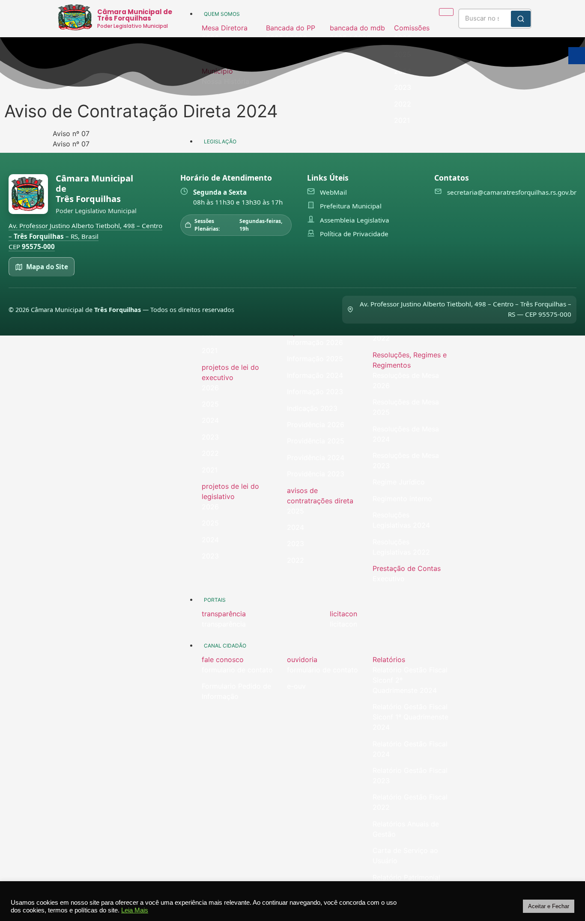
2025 (210, 404)
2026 (210, 387)
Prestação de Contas (407, 568)
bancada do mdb (357, 28)
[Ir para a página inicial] (28, 194)
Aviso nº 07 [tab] (71, 133)
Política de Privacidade (354, 233)
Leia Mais (134, 910)
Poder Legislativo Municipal (132, 26)
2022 (210, 453)
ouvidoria (302, 659)
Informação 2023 (315, 391)
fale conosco (223, 659)
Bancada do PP (290, 28)
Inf (291, 375)
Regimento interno (402, 498)
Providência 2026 (315, 424)
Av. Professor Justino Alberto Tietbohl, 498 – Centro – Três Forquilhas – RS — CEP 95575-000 (465, 309)
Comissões (412, 28)
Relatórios (389, 659)
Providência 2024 (315, 457)
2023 (210, 437)
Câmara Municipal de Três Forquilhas (134, 15)
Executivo (389, 578)
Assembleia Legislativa (354, 220)
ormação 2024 (319, 375)
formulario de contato (237, 669)
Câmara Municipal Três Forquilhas (94, 188)
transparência (224, 613)
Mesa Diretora (225, 28)
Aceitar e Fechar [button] (548, 906)
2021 (210, 350)
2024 (210, 420)
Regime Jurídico (399, 482)
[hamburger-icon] (446, 12)
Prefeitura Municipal (351, 206)
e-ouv (296, 686)
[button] (229, 28)
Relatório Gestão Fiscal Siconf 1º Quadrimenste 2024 (410, 716)
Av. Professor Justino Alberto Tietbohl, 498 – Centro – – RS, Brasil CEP (85, 236)
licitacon (343, 613)
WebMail (333, 192)
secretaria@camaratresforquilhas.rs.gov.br (511, 192)
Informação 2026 (315, 342)
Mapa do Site (47, 266)
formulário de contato (322, 669)
